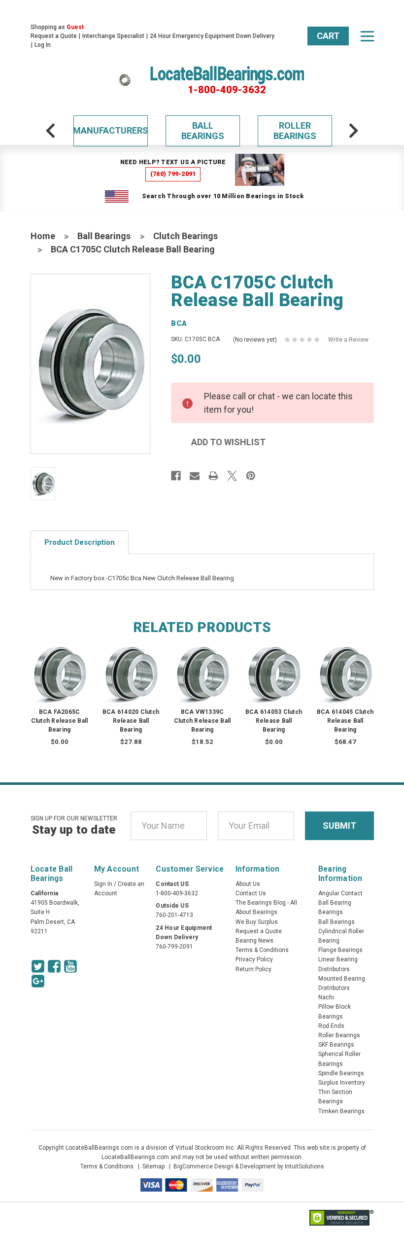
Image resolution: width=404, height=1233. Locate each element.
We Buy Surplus (257, 921)
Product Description (79, 542)
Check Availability (68, 683)
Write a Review (348, 339)
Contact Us (251, 893)
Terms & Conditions (262, 950)
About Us (248, 884)
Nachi (326, 997)
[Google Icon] (38, 981)
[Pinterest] (251, 476)
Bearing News (254, 940)
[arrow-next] (353, 130)
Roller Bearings (294, 130)
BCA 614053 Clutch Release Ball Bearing (273, 720)
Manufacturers (110, 130)
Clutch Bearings (185, 236)
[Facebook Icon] (54, 966)
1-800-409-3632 (227, 90)
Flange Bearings (340, 950)
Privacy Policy (254, 959)
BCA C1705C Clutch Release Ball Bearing (133, 249)
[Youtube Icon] (70, 966)
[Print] (213, 476)
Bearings (330, 912)
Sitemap (153, 1166)
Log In (42, 44)
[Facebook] (176, 476)
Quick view (68, 664)
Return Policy (253, 969)
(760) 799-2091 (173, 173)
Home (43, 236)
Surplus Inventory (341, 1082)
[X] (232, 476)
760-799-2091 (174, 946)
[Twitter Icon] (38, 966)
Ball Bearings (202, 130)
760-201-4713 (174, 915)
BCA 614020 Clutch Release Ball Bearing (130, 720)
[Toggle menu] (367, 36)
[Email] (195, 476)
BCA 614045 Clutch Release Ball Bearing (345, 720)
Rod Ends (331, 1025)
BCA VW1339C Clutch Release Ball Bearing (202, 720)
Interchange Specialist (113, 36)
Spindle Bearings (341, 1073)
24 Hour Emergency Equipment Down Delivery (212, 36)
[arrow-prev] (51, 130)
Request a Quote (54, 36)
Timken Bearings (341, 1111)
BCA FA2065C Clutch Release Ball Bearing (59, 720)
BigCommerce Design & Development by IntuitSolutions (248, 1166)
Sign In (103, 884)
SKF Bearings (336, 1044)
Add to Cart (131, 683)
